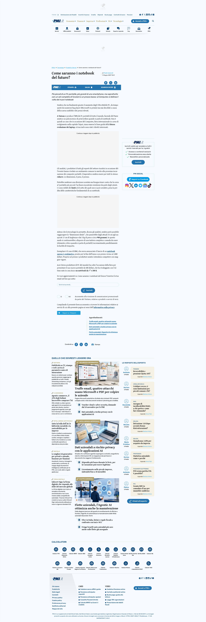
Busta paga (108, 15)
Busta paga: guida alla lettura (114, 596)
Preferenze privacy (59, 603)
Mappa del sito (57, 609)
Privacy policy (57, 598)
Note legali (56, 592)
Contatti (55, 595)
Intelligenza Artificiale (89, 421)
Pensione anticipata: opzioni (90, 597)
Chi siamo (55, 586)
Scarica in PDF (107, 87)
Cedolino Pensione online (116, 589)
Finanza (80, 21)
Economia (70, 21)
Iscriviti (138, 162)
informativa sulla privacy (104, 307)
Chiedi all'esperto (140, 501)
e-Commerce (58, 393)
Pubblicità (56, 589)
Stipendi (100, 15)
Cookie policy (57, 600)
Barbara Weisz (147, 377)
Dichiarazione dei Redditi (68, 15)
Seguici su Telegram (69, 313)
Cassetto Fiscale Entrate (89, 600)
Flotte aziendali (86, 479)
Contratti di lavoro (119, 15)
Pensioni (129, 15)
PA (109, 21)
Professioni (100, 21)
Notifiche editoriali (59, 606)
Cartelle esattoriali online (116, 592)
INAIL (134, 401)
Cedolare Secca (138, 384)
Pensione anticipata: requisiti (87, 593)
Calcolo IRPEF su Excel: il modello (88, 604)
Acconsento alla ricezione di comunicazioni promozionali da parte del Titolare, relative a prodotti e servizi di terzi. (97, 298)
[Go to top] (178, 615)
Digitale (57, 451)
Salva (87, 87)
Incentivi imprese (83, 15)
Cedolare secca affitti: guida (90, 589)
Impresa (89, 21)
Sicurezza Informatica (88, 362)
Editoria (57, 363)
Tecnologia (117, 21)
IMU (134, 484)
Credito (93, 15)
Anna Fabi (149, 414)
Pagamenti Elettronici (141, 469)
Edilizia (135, 421)
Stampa (71, 87)
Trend (54, 15)
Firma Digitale (59, 479)
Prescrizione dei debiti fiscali (114, 604)
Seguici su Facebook (139, 179)
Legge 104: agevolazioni (115, 600)
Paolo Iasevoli (108, 73)
